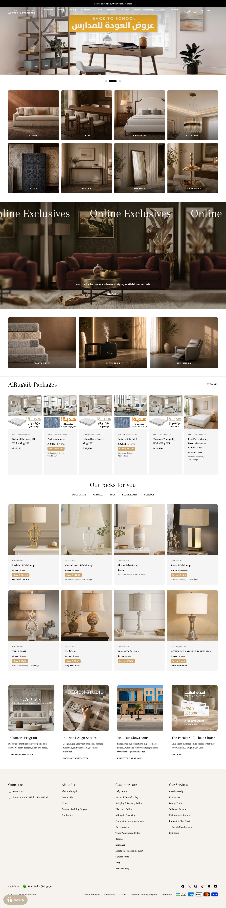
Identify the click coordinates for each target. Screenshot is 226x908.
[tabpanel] (113, 587)
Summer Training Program (75, 809)
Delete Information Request (129, 850)
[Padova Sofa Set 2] (130, 412)
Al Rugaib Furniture (26, 894)
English (12, 886)
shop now (113, 293)
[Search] (195, 11)
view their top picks (20, 754)
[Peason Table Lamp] (139, 615)
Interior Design (176, 791)
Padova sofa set (56, 438)
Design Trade (175, 803)
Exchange (120, 844)
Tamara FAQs (122, 856)
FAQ (117, 862)
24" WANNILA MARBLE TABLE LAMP (191, 651)
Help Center (121, 791)
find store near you (129, 758)
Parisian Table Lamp (23, 565)
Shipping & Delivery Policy (128, 803)
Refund (119, 838)
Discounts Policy (123, 809)
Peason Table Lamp (128, 651)
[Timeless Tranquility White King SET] (166, 412)
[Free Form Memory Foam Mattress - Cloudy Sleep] (201, 412)
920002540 (18, 791)
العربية (187, 12)
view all (212, 384)
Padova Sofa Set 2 (127, 438)
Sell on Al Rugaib (177, 809)
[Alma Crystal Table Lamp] (86, 529)
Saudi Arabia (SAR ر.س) (40, 886)
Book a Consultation (75, 758)
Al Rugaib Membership (180, 827)
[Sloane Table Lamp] (139, 529)
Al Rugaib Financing (125, 815)
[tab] (79, 495)
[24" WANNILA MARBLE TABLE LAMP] (192, 615)
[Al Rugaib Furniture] (113, 41)
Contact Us (67, 797)
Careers (65, 803)
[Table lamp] (86, 615)
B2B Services (175, 797)
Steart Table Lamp (181, 565)
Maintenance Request (180, 815)
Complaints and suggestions (129, 821)
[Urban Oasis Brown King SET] (95, 412)
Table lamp (71, 651)
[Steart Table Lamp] (192, 529)
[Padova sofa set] (60, 412)
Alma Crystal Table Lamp (78, 565)
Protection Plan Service (180, 821)
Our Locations (122, 827)
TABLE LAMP (19, 651)
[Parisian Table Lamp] (33, 529)
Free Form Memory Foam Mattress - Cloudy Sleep (198, 443)
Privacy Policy (122, 868)
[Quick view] (37, 402)
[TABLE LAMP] (33, 615)
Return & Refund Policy (126, 797)
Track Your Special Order (127, 833)
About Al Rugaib (70, 791)
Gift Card (177, 754)
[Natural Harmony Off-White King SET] (25, 412)
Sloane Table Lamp (128, 565)
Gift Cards (174, 833)
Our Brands (67, 815)
